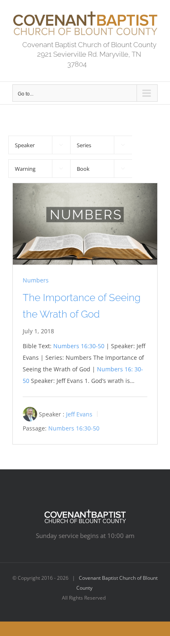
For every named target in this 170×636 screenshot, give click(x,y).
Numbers (36, 280)
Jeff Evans (79, 414)
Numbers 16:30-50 (78, 346)
